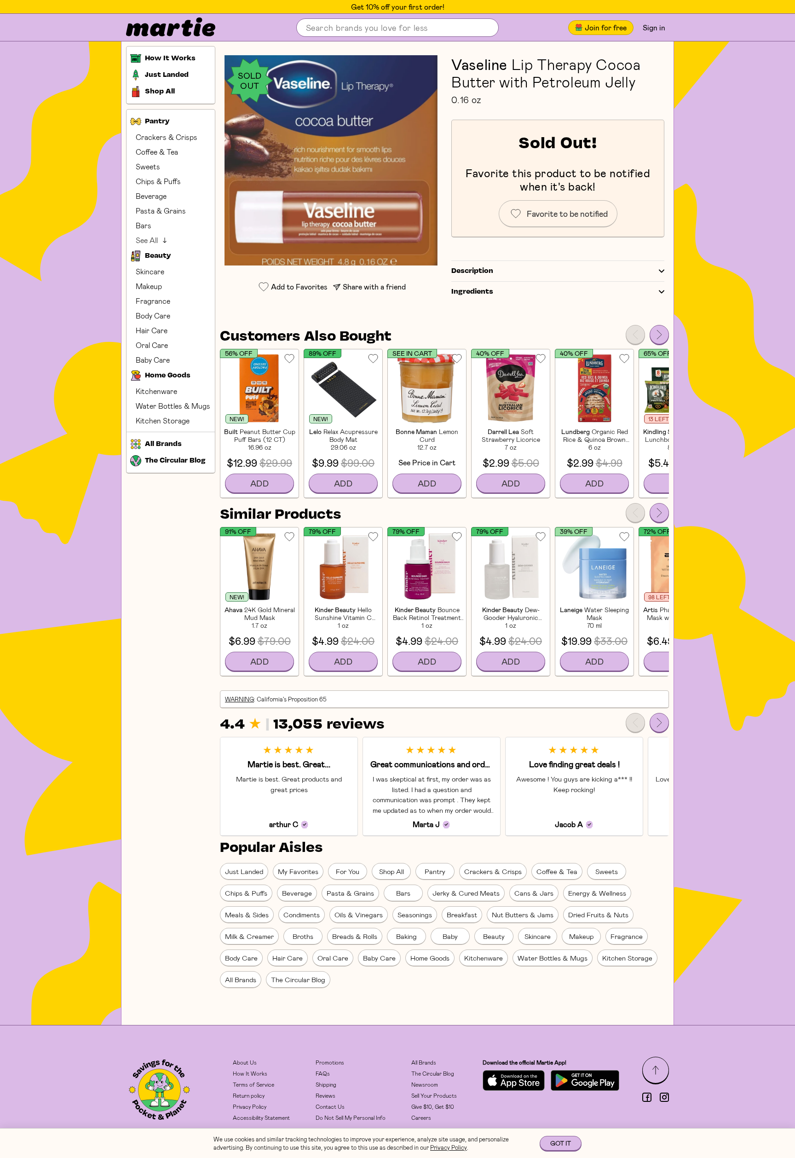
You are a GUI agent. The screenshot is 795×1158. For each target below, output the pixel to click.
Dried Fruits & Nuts (598, 914)
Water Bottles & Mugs (173, 405)
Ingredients (472, 291)
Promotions (330, 1062)
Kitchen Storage (163, 420)
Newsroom (424, 1084)
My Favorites (298, 871)
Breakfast (462, 914)
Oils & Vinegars (358, 914)
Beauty (494, 936)
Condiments (301, 914)
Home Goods (429, 958)
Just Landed (244, 871)
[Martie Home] (163, 27)
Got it (560, 1143)
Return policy (249, 1095)
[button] (331, 160)
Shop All (391, 871)
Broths (303, 936)
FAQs (323, 1073)
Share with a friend (374, 286)
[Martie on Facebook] (646, 1097)
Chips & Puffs (158, 181)
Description (472, 271)
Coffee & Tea (157, 151)
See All (147, 240)
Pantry (435, 871)
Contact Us (330, 1106)
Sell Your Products (434, 1095)
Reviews (325, 1095)
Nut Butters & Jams (522, 914)
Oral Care (152, 345)
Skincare (150, 271)
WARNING (239, 699)
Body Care (153, 315)
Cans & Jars (533, 893)
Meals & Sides (247, 914)
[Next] (659, 334)
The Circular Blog (298, 979)
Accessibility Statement (261, 1117)
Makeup (149, 286)
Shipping (326, 1084)
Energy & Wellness (597, 893)
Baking (406, 936)
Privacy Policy (249, 1106)
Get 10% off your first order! (397, 7)
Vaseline (479, 64)
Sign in (654, 27)
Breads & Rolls (354, 936)
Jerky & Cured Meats (466, 893)
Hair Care (151, 330)
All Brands (240, 979)
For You (347, 871)
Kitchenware (156, 391)
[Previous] (635, 334)
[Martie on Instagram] (664, 1097)
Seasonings (415, 914)
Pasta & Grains (161, 210)
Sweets (148, 166)
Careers (421, 1117)
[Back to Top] (655, 1070)
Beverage (151, 195)
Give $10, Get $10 (432, 1106)
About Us (245, 1062)
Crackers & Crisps (166, 137)
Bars (143, 225)
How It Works (250, 1073)
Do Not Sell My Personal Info (351, 1117)
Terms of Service (253, 1084)
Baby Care (153, 359)
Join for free (606, 27)
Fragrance (153, 300)
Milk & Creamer (249, 936)
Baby (450, 936)
